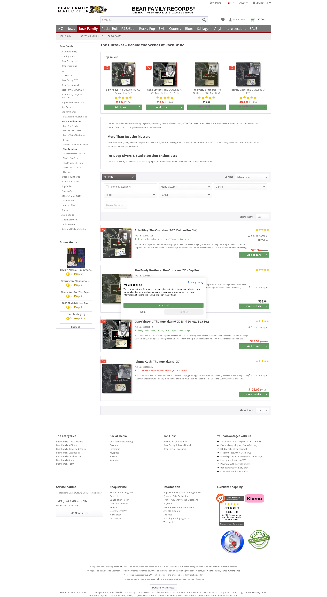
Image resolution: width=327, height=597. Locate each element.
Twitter (113, 456)
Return (113, 507)
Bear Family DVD (69, 80)
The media (169, 522)
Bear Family (66, 45)
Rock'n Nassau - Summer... (76, 270)
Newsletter (115, 514)
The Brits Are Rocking (73, 162)
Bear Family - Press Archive (69, 441)
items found (113, 205)
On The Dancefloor (72, 130)
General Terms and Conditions (179, 507)
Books (64, 210)
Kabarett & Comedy (71, 195)
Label (109, 194)
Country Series (68, 111)
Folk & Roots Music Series (74, 116)
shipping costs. (121, 566)
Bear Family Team (65, 463)
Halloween (68, 172)
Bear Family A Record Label (177, 445)
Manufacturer (169, 186)
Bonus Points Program (121, 492)
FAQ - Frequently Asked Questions (181, 499)
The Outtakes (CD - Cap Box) (206, 91)
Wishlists (216, 2)
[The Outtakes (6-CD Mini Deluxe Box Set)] (165, 74)
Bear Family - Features (175, 448)
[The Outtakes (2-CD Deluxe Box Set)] (123, 74)
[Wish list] (222, 19)
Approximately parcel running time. (223, 570)
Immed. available (121, 186)
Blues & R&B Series (70, 176)
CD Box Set (67, 75)
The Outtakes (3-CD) (248, 91)
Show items (247, 216)
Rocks (66, 139)
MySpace (114, 452)
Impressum (115, 518)
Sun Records (67, 107)
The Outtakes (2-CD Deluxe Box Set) (123, 91)
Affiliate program (172, 510)
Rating (164, 194)
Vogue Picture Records (72, 102)
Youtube (114, 459)
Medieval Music (69, 219)
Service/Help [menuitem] (261, 2)
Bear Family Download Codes (71, 448)
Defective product (119, 503)
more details (204, 106)
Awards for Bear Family (175, 441)
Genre (219, 186)
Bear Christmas (69, 65)
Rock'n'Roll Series (71, 121)
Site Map (168, 514)
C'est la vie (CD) (76, 314)
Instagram (115, 448)
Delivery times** (118, 510)
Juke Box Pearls (70, 126)
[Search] (204, 19)
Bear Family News (70, 61)
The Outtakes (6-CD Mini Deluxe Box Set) (165, 91)
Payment (168, 503)
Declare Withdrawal (163, 587)
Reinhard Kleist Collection (74, 229)
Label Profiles (68, 205)
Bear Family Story (65, 459)
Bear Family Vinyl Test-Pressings (72, 96)
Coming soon (68, 56)
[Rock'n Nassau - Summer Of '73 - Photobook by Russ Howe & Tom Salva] (76, 258)
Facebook (115, 445)
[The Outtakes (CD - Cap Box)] (206, 74)
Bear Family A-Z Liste (66, 445)
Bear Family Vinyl (70, 84)
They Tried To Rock (72, 167)
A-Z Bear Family (69, 51)
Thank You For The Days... (76, 292)
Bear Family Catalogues (68, 452)
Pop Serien (66, 186)
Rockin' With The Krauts (74, 135)
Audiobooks (67, 214)
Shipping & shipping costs (176, 518)
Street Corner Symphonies (75, 144)
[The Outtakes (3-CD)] (248, 74)
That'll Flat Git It (70, 158)
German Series (68, 191)
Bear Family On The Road (69, 456)
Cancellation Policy (119, 499)
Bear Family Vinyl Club (72, 89)
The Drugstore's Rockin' (74, 153)
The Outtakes (70, 149)
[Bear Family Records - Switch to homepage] (83, 9)
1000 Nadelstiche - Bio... (76, 303)
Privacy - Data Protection (176, 496)
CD (62, 70)
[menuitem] (154, 19)
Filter (111, 177)
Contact (114, 496)
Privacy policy (196, 282)
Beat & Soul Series (70, 181)
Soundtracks (67, 200)
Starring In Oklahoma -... (75, 281)
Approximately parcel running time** (182, 492)
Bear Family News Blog (121, 441)
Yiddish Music (68, 224)
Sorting (229, 176)
